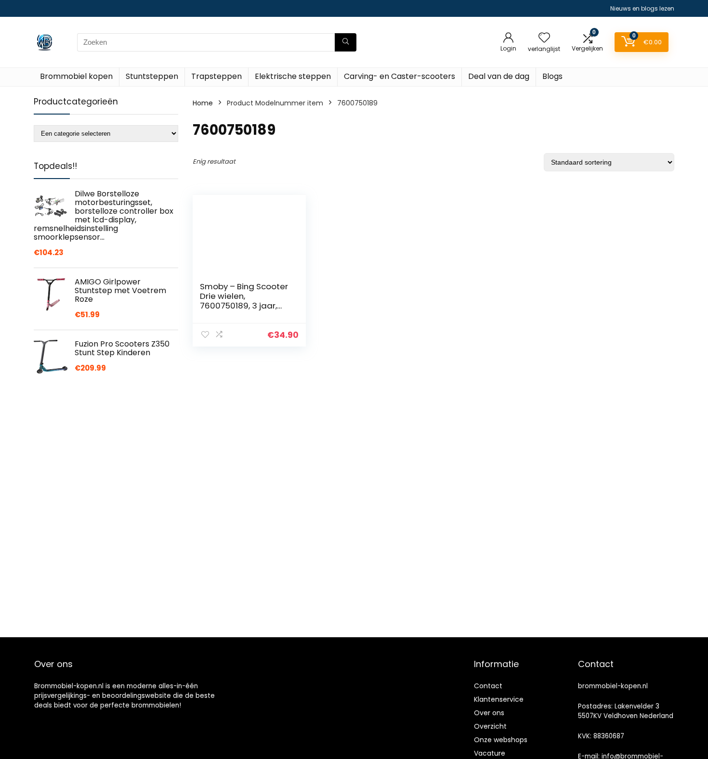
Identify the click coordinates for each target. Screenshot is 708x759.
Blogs (552, 76)
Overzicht (490, 726)
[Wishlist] (544, 38)
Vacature (489, 753)
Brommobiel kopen (76, 76)
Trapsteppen (216, 76)
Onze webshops (500, 740)
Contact (488, 686)
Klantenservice (499, 699)
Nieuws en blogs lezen (642, 8)
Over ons (489, 713)
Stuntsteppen (152, 76)
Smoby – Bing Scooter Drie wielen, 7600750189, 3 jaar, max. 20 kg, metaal (244, 301)
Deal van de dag (498, 76)
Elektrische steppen (293, 76)
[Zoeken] (345, 42)
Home (203, 103)
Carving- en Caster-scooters (399, 76)
